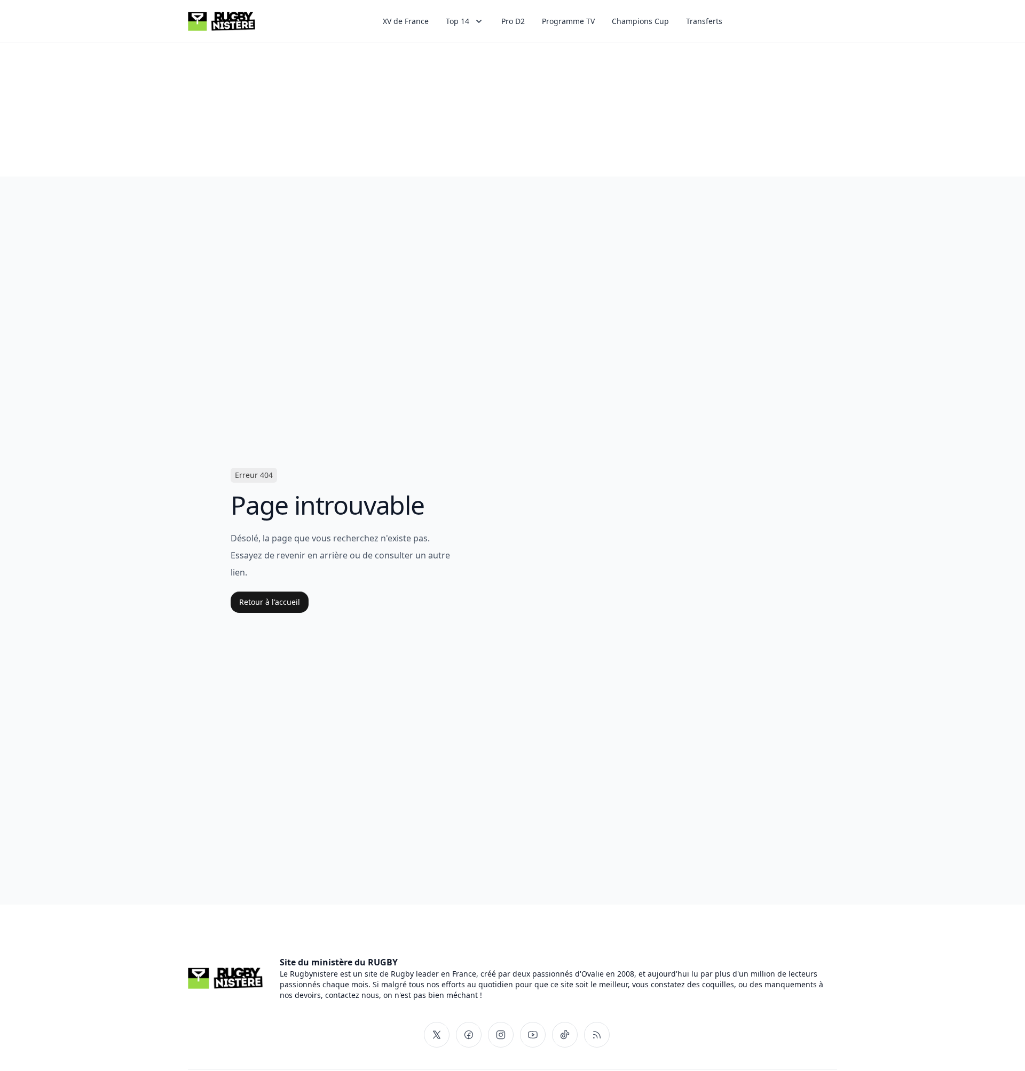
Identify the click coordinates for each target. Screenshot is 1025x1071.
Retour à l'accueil (269, 602)
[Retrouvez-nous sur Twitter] (437, 1035)
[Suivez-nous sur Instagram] (501, 1035)
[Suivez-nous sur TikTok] (565, 1035)
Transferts (704, 21)
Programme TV (568, 21)
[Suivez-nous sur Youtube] (533, 1035)
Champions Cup (640, 21)
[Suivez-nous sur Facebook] (469, 1035)
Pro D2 (513, 21)
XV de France (406, 21)
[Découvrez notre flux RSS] (597, 1035)
